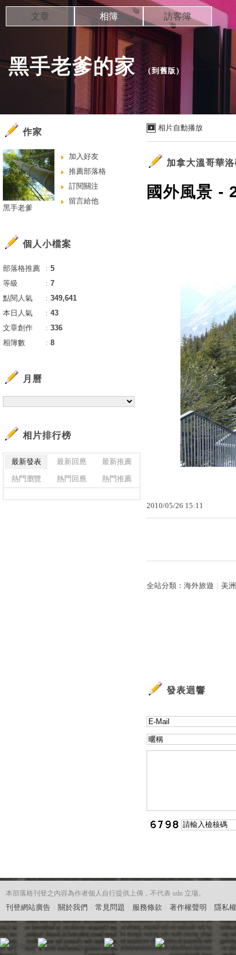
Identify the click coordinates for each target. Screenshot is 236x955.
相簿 (109, 16)
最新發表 (26, 461)
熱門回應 (71, 478)
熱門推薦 (117, 478)
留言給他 (84, 201)
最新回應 (71, 461)
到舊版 (164, 70)
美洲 (228, 585)
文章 (40, 16)
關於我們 (73, 907)
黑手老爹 (18, 207)
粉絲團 (23, 946)
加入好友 (84, 156)
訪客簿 (177, 16)
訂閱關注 (84, 186)
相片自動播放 (180, 127)
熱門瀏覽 (26, 478)
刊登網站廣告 (28, 907)
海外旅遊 (199, 585)
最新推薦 (117, 461)
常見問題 (110, 907)
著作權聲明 (188, 907)
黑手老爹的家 (72, 66)
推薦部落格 (87, 171)
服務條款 (147, 907)
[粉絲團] (4, 942)
